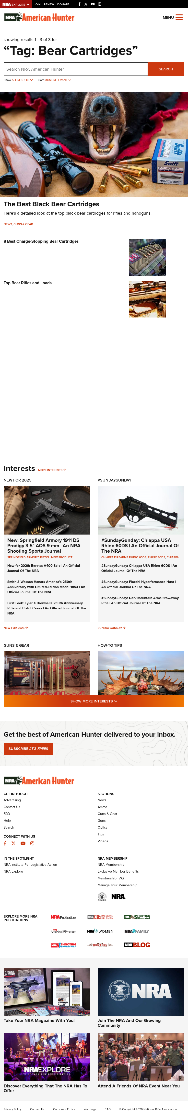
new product (61, 557)
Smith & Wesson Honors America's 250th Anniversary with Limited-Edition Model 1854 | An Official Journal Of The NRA (46, 587)
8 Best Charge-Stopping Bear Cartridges (41, 241)
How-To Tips (110, 645)
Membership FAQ (111, 878)
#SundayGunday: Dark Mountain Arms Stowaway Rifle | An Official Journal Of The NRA (140, 600)
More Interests (50, 470)
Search (166, 69)
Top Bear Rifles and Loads (28, 283)
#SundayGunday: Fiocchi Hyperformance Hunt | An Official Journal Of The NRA (138, 584)
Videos (103, 841)
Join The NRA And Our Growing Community (129, 1023)
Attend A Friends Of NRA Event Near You (139, 1086)
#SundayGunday (114, 480)
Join (37, 4)
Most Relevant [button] (56, 80)
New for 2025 (14, 628)
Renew (49, 4)
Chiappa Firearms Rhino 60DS (123, 557)
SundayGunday (110, 628)
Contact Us (12, 807)
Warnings (90, 1109)
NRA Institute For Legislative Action (30, 864)
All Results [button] (21, 80)
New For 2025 (18, 480)
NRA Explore (13, 871)
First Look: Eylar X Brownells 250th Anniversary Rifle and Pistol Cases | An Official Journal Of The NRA (46, 608)
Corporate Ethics (64, 1109)
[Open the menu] (179, 16)
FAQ (7, 813)
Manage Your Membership (117, 885)
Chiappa (173, 557)
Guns (102, 820)
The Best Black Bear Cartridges (51, 204)
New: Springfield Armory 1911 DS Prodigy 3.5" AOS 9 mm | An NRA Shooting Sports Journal (44, 546)
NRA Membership (111, 864)
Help (7, 820)
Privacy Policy (13, 1109)
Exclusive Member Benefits (118, 871)
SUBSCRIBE (28, 748)
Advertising (12, 800)
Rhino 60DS (156, 557)
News (8, 224)
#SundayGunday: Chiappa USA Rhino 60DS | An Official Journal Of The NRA (140, 546)
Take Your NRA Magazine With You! (39, 1020)
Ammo (102, 807)
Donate (63, 4)
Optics (102, 827)
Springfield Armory (23, 557)
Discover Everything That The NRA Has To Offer (45, 1088)
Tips (101, 834)
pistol (45, 557)
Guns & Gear (23, 224)
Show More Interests (120, 701)
